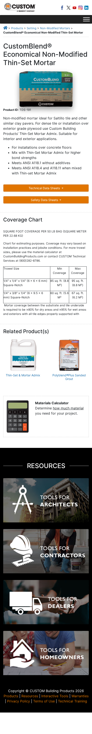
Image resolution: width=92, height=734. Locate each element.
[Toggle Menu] (86, 19)
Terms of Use (44, 701)
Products (17, 28)
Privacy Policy (18, 701)
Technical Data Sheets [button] (45, 188)
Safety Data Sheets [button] (45, 200)
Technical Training (72, 701)
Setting (31, 28)
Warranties (80, 696)
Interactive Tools (54, 696)
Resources (29, 696)
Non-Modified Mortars (55, 28)
